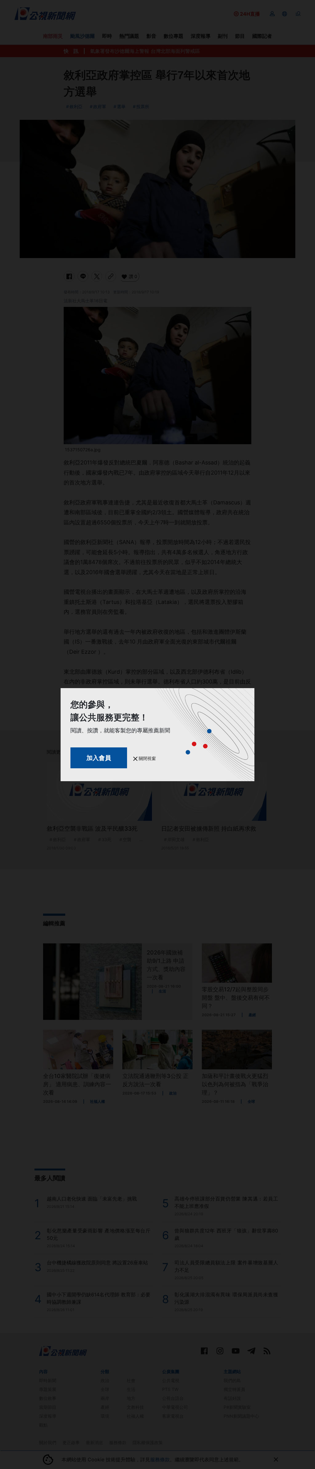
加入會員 (98, 758)
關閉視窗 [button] (147, 758)
